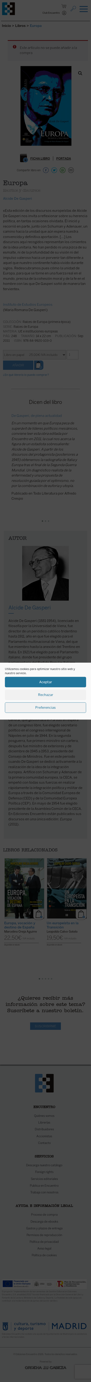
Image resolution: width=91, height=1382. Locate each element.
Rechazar (45, 695)
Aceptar (45, 682)
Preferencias (45, 707)
